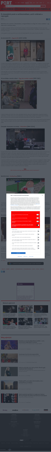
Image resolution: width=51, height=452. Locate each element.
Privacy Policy (31, 256)
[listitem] (25, 212)
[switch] (38, 214)
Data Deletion (20, 256)
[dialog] (25, 226)
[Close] (43, 195)
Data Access (25, 256)
